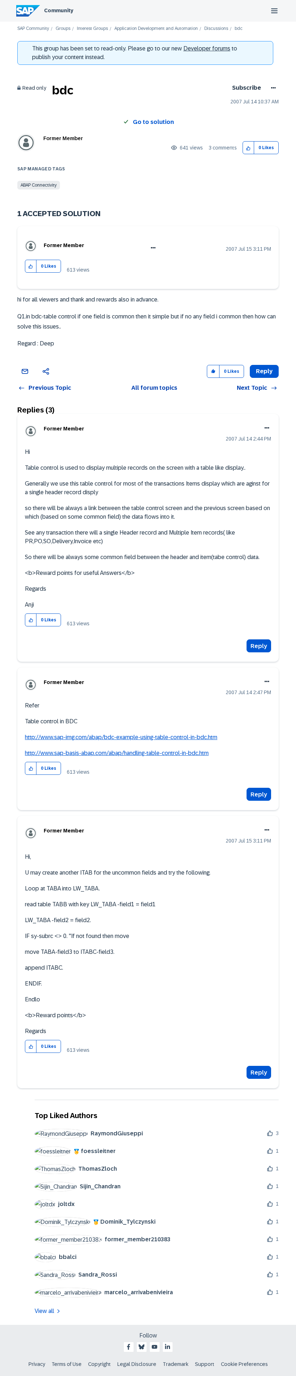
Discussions (216, 28)
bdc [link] (239, 28)
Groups (63, 28)
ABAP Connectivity (39, 185)
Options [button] (272, 88)
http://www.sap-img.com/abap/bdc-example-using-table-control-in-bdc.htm (121, 737)
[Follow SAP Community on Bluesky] (141, 1347)
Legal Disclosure (136, 1364)
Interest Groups (92, 28)
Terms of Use (67, 1364)
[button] (248, 148)
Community (58, 10)
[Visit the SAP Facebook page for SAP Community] (128, 1347)
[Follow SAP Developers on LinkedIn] (167, 1347)
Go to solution (153, 122)
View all (44, 1311)
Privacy (37, 1364)
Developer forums (206, 48)
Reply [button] (264, 371)
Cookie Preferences (244, 1364)
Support (204, 1364)
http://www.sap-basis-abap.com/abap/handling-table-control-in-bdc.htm (117, 753)
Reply (259, 646)
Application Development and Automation (156, 28)
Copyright (99, 1364)
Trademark (175, 1364)
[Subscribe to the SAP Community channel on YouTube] (154, 1347)
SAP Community (33, 28)
